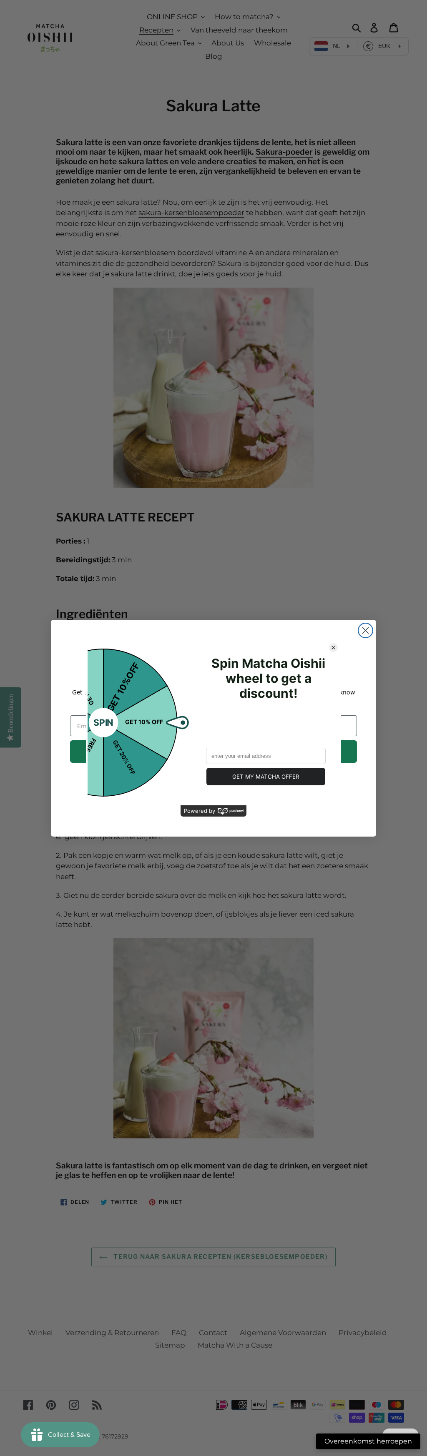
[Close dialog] (365, 630)
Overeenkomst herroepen (368, 1441)
